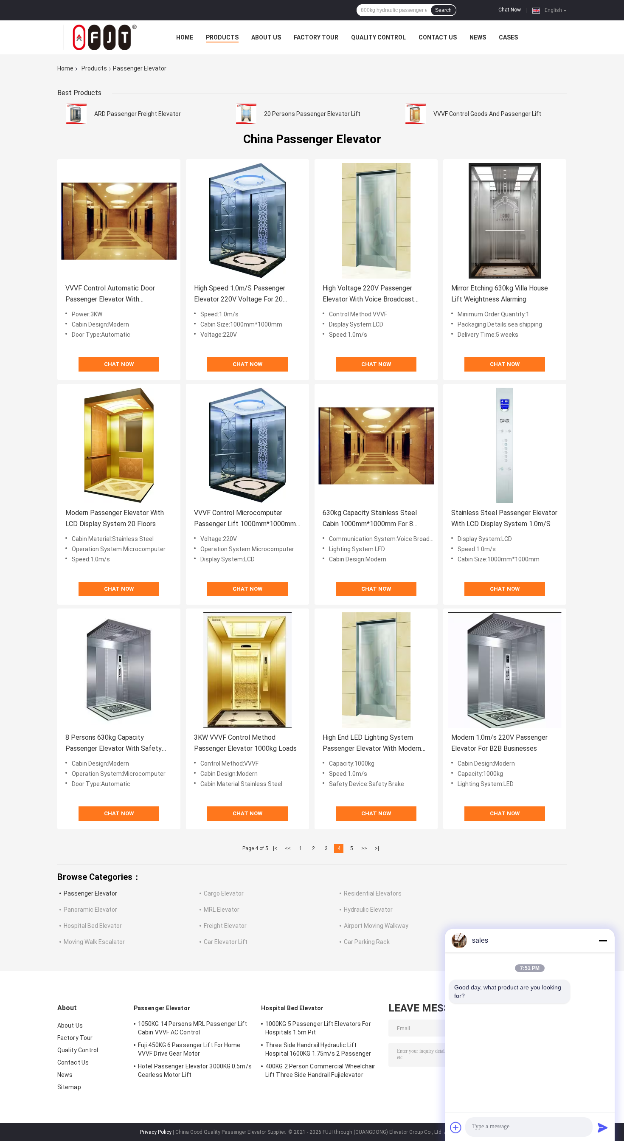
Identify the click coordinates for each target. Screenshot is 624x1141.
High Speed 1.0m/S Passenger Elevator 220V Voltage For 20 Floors (239, 294)
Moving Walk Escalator (94, 941)
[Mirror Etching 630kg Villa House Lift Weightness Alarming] (504, 221)
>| (377, 848)
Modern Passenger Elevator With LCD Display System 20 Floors (114, 518)
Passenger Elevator (90, 893)
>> (364, 848)
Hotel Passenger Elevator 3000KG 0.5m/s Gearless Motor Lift (195, 1070)
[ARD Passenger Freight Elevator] (76, 114)
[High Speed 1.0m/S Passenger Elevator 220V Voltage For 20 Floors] (247, 221)
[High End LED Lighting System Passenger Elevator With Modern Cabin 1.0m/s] (376, 670)
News (477, 37)
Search (443, 10)
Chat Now (509, 10)
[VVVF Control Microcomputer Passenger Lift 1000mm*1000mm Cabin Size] (247, 445)
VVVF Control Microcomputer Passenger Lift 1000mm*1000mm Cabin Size (245, 519)
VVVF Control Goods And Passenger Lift (487, 113)
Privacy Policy (155, 1132)
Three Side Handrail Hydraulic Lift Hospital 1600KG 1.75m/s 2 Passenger (318, 1049)
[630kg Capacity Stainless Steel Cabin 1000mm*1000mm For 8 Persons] (376, 445)
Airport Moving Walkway (376, 925)
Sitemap (69, 1087)
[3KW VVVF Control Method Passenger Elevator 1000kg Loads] (247, 670)
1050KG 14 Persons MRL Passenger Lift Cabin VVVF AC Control (192, 1028)
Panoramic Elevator (90, 909)
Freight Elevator (225, 925)
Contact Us (438, 37)
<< (288, 848)
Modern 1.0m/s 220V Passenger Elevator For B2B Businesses (499, 742)
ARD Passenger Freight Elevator (137, 113)
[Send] (603, 1127)
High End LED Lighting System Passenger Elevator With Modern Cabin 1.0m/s (372, 743)
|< (275, 848)
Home (184, 37)
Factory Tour (316, 37)
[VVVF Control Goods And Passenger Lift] (415, 114)
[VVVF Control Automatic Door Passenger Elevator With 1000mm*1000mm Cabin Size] (119, 221)
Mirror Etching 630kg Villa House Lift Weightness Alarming (499, 293)
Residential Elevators (373, 893)
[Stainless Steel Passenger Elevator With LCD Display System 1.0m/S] (504, 445)
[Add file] (456, 1127)
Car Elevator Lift (225, 941)
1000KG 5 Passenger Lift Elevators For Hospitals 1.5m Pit (318, 1028)
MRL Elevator (221, 909)
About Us (266, 37)
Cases (508, 37)
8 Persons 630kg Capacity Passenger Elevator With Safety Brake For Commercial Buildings (113, 743)
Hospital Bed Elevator (93, 925)
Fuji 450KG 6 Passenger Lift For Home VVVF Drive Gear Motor (189, 1049)
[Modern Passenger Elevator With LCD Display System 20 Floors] (119, 445)
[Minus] (603, 940)
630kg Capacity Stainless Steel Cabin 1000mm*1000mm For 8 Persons (370, 519)
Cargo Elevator (224, 893)
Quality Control (378, 37)
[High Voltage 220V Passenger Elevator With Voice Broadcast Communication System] (376, 221)
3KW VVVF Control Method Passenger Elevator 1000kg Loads (245, 742)
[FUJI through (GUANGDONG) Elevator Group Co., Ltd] (104, 37)
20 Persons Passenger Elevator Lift (312, 113)
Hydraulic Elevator (368, 909)
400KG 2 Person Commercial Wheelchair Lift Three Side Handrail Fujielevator (320, 1070)
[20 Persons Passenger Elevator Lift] (246, 114)
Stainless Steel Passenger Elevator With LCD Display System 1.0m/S (504, 518)
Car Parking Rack (367, 941)
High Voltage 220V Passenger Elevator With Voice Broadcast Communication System (368, 294)
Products (222, 37)
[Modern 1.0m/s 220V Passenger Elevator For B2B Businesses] (504, 670)
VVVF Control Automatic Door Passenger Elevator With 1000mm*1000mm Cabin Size (110, 294)
